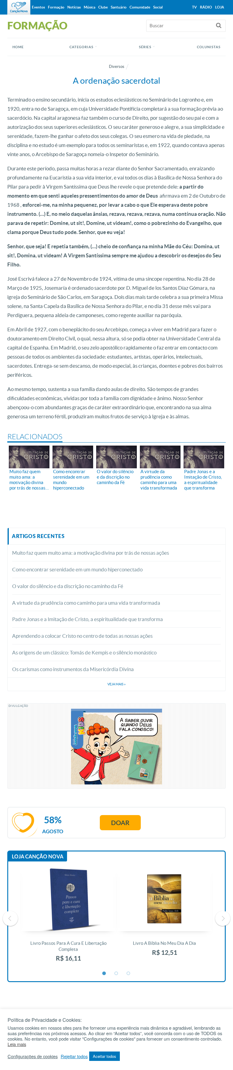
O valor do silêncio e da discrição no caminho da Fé (67, 586)
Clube (103, 7)
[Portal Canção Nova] (18, 7)
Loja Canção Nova (37, 856)
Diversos (116, 66)
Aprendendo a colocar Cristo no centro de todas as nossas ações (82, 636)
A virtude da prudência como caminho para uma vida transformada (86, 603)
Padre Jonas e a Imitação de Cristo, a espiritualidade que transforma (87, 619)
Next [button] (222, 918)
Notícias (74, 7)
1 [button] (104, 973)
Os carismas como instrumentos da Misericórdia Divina (73, 669)
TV (194, 7)
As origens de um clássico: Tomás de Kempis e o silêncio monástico (84, 652)
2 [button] (116, 973)
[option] (68, 918)
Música (89, 7)
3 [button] (128, 973)
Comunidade (140, 7)
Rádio (206, 7)
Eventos (38, 7)
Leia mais (17, 1044)
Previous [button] (10, 918)
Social (158, 7)
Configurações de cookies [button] (33, 1056)
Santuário (119, 7)
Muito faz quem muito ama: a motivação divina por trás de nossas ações (90, 553)
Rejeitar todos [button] (74, 1056)
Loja (219, 7)
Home (18, 47)
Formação (56, 7)
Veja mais (116, 684)
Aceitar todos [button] (104, 1056)
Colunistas (209, 47)
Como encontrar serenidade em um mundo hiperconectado (77, 569)
